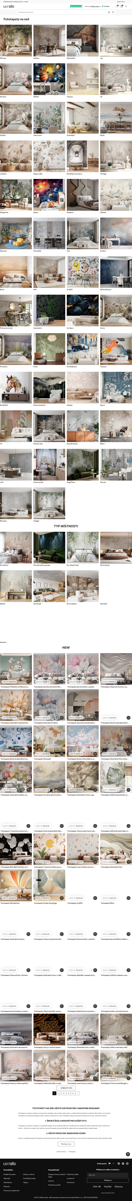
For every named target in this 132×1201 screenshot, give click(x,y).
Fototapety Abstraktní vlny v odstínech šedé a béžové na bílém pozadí (82, 1047)
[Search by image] (109, 12)
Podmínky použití (54, 1185)
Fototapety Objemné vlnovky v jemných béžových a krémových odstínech (115, 687)
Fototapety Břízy (107, 903)
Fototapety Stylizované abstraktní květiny (115, 723)
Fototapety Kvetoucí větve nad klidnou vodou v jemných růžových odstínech (15, 1083)
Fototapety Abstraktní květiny (46, 723)
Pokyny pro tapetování (11, 1190)
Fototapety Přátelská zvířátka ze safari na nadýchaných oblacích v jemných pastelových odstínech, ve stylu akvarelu (15, 687)
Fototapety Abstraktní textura (12, 939)
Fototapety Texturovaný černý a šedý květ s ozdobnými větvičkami (82, 831)
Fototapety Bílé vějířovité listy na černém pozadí (15, 867)
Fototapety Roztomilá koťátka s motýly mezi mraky (82, 759)
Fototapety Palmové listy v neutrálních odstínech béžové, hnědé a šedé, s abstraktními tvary (82, 939)
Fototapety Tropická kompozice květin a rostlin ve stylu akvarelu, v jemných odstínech (15, 831)
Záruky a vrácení (28, 1174)
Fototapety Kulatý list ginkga (45, 903)
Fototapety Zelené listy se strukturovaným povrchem (82, 1011)
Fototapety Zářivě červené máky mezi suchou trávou (115, 831)
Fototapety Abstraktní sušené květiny (15, 723)
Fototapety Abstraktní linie (111, 867)
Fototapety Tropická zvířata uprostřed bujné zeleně (48, 867)
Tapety (25, 1182)
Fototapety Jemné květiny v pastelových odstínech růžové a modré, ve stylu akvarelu (82, 687)
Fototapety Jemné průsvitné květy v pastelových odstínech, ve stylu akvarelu (48, 687)
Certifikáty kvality (29, 1178)
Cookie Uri (70, 1178)
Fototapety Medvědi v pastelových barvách (82, 975)
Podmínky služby (73, 1174)
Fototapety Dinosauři (42, 759)
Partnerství (71, 1182)
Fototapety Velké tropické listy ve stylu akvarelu (115, 795)
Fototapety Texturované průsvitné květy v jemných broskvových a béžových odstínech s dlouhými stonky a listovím (48, 939)
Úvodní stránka (61, 1151)
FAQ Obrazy (8, 1182)
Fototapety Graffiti (75, 903)
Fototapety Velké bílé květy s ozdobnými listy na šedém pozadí (48, 1083)
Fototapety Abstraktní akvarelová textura (15, 1047)
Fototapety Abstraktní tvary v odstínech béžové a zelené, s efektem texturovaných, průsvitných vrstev (48, 975)
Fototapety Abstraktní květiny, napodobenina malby (15, 795)
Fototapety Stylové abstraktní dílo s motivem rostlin (48, 831)
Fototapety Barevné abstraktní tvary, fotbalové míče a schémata (15, 759)
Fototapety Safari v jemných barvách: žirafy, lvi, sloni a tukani (115, 1011)
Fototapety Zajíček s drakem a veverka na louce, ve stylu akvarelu (115, 975)
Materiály (7, 1178)
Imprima (51, 1181)
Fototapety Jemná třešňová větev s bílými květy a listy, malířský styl (115, 939)
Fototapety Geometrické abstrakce (81, 723)
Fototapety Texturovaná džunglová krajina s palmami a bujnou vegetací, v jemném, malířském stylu (115, 1083)
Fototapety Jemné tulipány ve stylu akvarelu (15, 1011)
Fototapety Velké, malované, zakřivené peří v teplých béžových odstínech (115, 1047)
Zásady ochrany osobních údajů (57, 1175)
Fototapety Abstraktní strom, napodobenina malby (82, 795)
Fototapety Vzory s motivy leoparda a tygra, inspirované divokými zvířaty (48, 1047)
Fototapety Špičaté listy (10, 903)
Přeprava (7, 1186)
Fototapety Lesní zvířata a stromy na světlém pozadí (82, 867)
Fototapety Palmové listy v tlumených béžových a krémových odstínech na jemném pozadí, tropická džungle (15, 975)
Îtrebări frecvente (9, 1174)
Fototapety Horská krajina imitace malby (48, 795)
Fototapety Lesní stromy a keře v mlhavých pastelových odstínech (82, 1083)
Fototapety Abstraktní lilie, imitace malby (115, 759)
